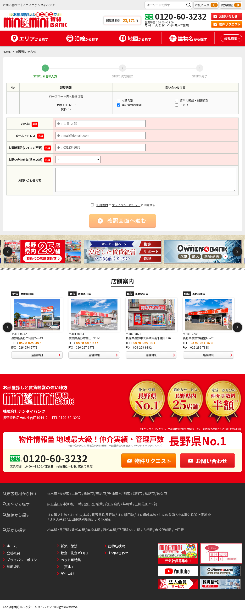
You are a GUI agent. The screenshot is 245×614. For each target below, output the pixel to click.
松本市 (52, 493)
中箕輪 (68, 503)
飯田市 (89, 493)
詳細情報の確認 (131, 105)
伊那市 (125, 493)
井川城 (127, 503)
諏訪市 (150, 493)
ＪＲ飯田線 (125, 514)
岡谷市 (138, 493)
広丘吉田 (54, 503)
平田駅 (123, 529)
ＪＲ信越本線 (146, 514)
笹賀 (153, 503)
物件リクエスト (230, 24)
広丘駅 (148, 529)
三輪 (78, 503)
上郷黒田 (141, 503)
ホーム (12, 546)
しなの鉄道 (166, 514)
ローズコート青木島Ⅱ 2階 (66, 96)
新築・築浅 (69, 546)
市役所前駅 (163, 529)
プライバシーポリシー (126, 205)
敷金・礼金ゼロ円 (74, 553)
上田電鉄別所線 (80, 519)
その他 (183, 105)
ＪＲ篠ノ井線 (57, 514)
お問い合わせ (228, 16)
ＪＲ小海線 (102, 519)
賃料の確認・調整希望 (193, 100)
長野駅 (64, 529)
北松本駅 (78, 529)
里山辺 (89, 503)
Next (237, 251)
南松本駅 (93, 529)
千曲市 (113, 493)
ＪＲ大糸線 (57, 519)
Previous (7, 251)
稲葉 (99, 503)
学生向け (67, 573)
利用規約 (102, 205)
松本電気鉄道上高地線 (194, 514)
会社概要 (13, 553)
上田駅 (179, 529)
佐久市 (162, 493)
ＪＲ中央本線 (79, 514)
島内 (117, 503)
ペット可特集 (71, 559)
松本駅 (52, 529)
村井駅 (135, 529)
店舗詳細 (37, 355)
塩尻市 (101, 493)
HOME (7, 51)
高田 (108, 503)
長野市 (64, 493)
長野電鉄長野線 (103, 514)
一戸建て (67, 566)
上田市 (77, 493)
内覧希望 (127, 100)
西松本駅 (109, 529)
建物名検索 (116, 546)
